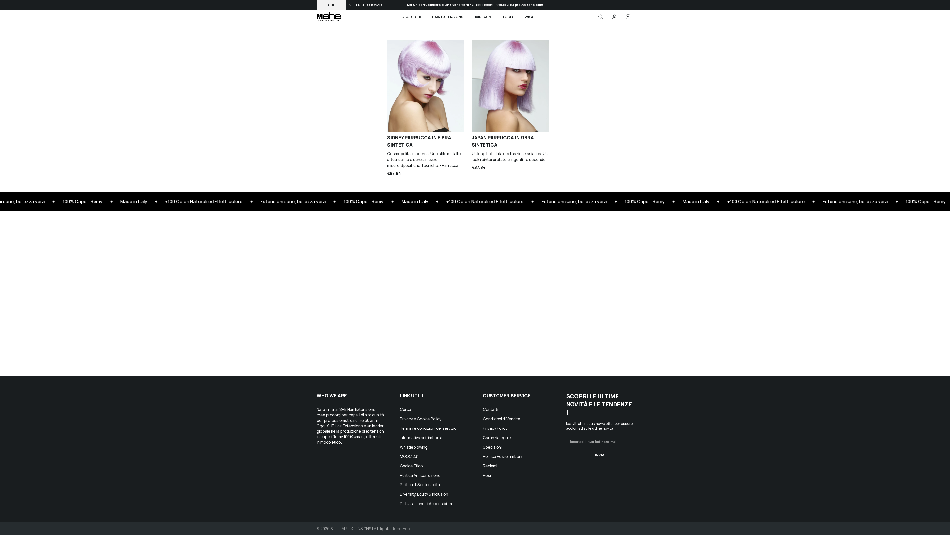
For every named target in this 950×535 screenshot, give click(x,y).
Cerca (405, 409)
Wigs (529, 16)
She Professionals (366, 4)
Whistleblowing (414, 447)
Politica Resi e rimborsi (503, 456)
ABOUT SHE (412, 16)
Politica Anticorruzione (420, 475)
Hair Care (483, 16)
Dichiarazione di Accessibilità (426, 503)
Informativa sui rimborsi (421, 437)
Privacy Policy (495, 428)
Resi (487, 475)
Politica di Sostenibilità (420, 484)
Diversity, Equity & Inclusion (424, 494)
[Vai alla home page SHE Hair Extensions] (329, 16)
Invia (599, 455)
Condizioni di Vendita (501, 419)
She (331, 4)
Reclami (490, 466)
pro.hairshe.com (529, 4)
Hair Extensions (447, 16)
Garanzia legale (497, 437)
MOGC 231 (409, 456)
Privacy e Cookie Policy (420, 419)
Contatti (490, 409)
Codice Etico (411, 466)
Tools (508, 16)
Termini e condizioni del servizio (428, 428)
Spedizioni (492, 447)
